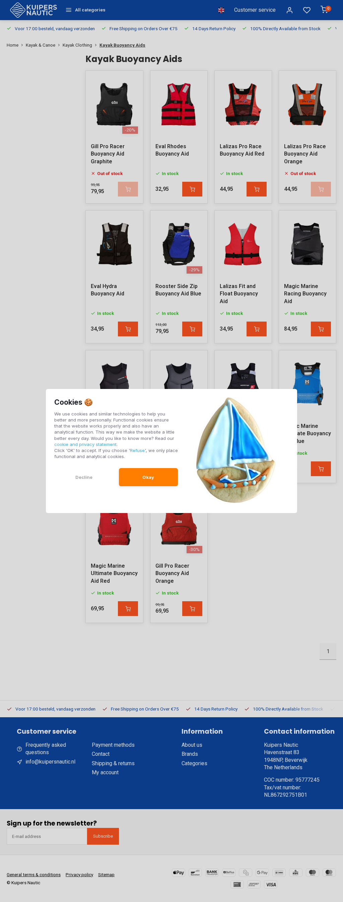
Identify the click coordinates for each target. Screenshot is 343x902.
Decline (83, 477)
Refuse (137, 450)
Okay (148, 477)
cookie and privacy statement (85, 444)
